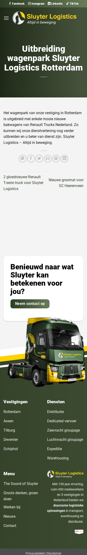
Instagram (37, 3)
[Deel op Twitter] (39, 158)
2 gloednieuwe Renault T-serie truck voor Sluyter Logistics (23, 183)
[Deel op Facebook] (31, 158)
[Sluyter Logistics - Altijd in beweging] (44, 18)
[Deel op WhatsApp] (22, 158)
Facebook (18, 3)
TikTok (74, 3)
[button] (6, 18)
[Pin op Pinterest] (56, 158)
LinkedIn (57, 3)
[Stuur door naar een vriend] (48, 158)
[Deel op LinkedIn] (64, 158)
